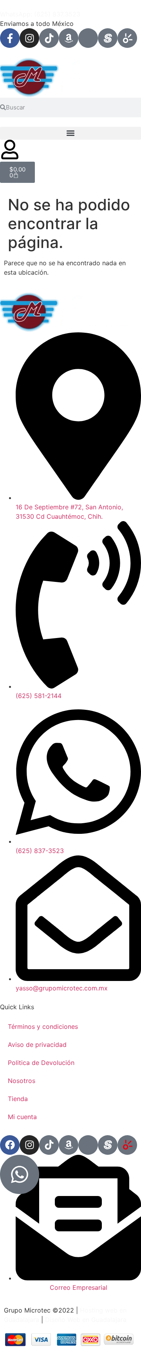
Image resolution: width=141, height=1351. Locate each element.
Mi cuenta (22, 1117)
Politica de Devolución (41, 1063)
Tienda (18, 1099)
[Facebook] (10, 1145)
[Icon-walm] (88, 38)
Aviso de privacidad (37, 1044)
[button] (70, 133)
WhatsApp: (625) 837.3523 (40, 14)
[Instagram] (29, 38)
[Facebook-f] (10, 38)
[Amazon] (68, 38)
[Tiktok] (49, 38)
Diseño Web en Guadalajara (86, 1320)
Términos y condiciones (43, 1026)
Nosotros (21, 1081)
